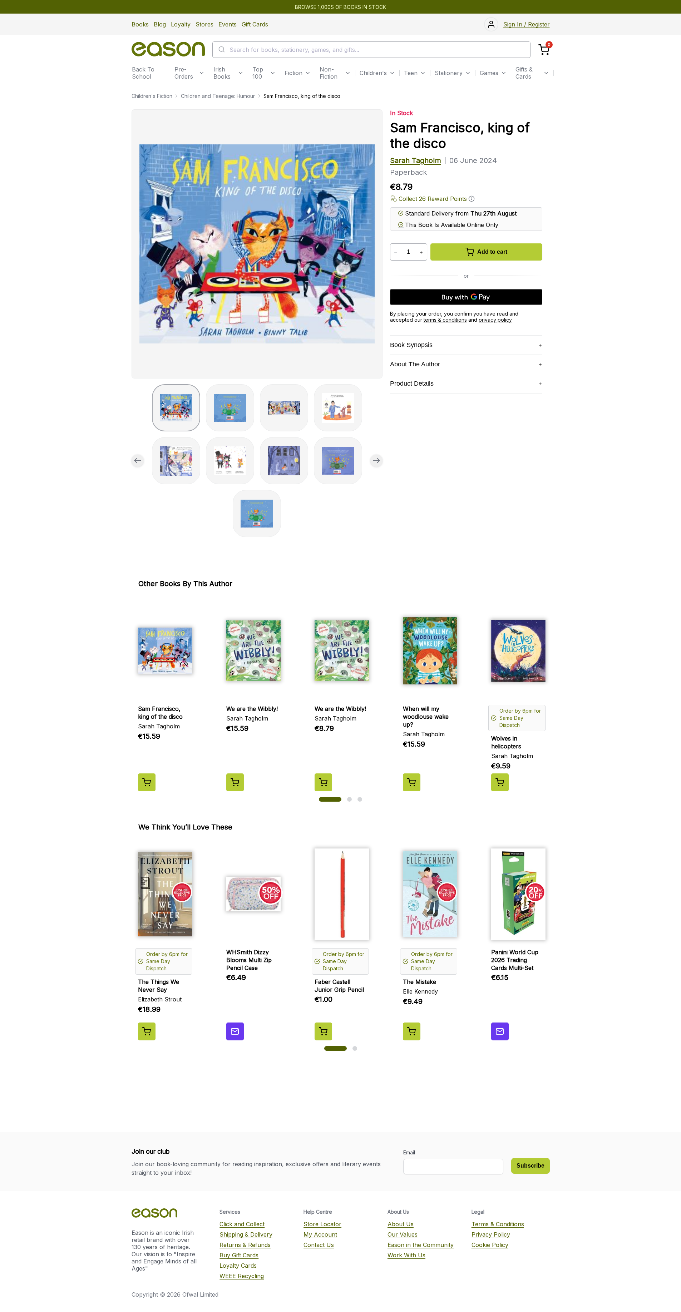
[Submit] (221, 50)
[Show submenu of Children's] (392, 73)
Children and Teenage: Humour (218, 96)
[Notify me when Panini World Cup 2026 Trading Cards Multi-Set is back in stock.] (500, 1031)
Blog (160, 24)
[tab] (176, 407)
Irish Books (222, 73)
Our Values (403, 1234)
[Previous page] (138, 461)
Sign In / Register (526, 24)
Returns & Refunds (245, 1244)
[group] (257, 243)
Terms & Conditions (498, 1224)
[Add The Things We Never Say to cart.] (147, 1031)
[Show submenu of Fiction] (308, 73)
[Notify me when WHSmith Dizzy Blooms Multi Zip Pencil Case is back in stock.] (235, 1031)
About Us (401, 1224)
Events (227, 24)
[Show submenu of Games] (503, 73)
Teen (411, 72)
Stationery (449, 72)
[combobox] (371, 49)
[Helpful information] (471, 198)
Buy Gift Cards (238, 1255)
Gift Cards (255, 24)
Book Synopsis (411, 344)
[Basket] (543, 49)
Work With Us (406, 1255)
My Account (320, 1234)
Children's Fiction (152, 96)
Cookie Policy (490, 1244)
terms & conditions (445, 320)
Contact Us (319, 1244)
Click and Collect (242, 1224)
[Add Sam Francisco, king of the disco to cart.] (147, 782)
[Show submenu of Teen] (423, 73)
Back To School (143, 73)
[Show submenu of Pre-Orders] (201, 73)
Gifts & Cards (524, 73)
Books (140, 24)
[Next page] (376, 461)
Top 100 (257, 73)
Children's (373, 72)
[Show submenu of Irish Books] (240, 73)
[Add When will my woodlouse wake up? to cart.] (411, 782)
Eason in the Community (421, 1244)
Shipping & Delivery (245, 1234)
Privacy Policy (491, 1234)
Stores (204, 24)
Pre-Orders (183, 73)
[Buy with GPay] (466, 297)
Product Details (412, 383)
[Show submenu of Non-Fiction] (348, 73)
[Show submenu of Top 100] (273, 73)
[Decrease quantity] (395, 252)
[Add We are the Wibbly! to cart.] (235, 782)
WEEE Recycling (241, 1275)
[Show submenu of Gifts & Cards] (546, 73)
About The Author (415, 364)
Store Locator (322, 1224)
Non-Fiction (328, 73)
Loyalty (181, 24)
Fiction (293, 72)
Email (409, 1152)
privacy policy (495, 320)
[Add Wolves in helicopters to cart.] (500, 782)
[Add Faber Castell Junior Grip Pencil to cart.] (323, 1031)
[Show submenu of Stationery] (468, 73)
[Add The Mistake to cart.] (411, 1031)
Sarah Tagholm (415, 160)
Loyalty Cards (238, 1265)
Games (489, 72)
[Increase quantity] (421, 252)
